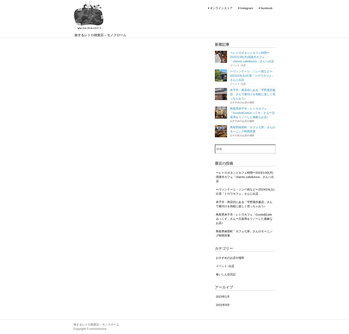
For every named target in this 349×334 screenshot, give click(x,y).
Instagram (246, 8)
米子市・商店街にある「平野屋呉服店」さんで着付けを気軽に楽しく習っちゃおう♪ (244, 204)
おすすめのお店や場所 (230, 257)
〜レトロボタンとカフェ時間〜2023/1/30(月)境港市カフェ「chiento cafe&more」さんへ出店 (245, 177)
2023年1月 (223, 296)
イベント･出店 (225, 266)
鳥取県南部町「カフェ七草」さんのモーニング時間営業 (244, 233)
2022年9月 (223, 305)
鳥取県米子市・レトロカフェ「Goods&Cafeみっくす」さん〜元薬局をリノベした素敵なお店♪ (244, 219)
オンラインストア (221, 8)
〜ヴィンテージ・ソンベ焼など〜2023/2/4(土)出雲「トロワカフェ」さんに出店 (245, 191)
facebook (266, 8)
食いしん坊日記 (226, 274)
